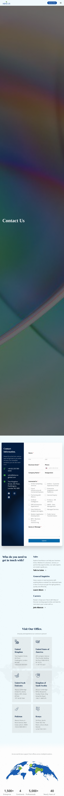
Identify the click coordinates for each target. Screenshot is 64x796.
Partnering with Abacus (36, 496)
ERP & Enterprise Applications (36, 505)
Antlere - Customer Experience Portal (53, 484)
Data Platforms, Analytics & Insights (37, 510)
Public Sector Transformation (52, 515)
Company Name (34, 472)
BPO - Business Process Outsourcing (35, 520)
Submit (44, 541)
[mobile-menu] (60, 3)
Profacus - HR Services (51, 501)
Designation (49, 472)
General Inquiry (52, 495)
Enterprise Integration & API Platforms (52, 490)
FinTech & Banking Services (36, 484)
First (29, 459)
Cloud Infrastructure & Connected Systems (37, 490)
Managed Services (53, 509)
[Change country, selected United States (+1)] (47, 468)
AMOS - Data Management (51, 505)
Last (46, 459)
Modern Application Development (37, 515)
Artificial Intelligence (34, 501)
